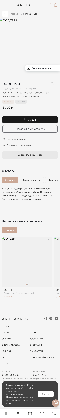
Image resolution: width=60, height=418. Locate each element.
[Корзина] (56, 5)
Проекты (34, 332)
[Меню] (4, 5)
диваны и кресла (11, 345)
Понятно (45, 394)
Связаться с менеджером (30, 128)
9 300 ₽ (32, 119)
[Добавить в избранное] (53, 84)
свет (4, 357)
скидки (34, 326)
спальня (6, 339)
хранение (6, 351)
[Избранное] (42, 413)
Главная (14, 14)
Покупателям (37, 351)
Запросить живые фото (30, 154)
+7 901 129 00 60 (10, 375)
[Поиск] (50, 5)
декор (5, 363)
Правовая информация (42, 357)
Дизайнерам (36, 339)
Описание (10, 180)
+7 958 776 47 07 (39, 375)
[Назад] (5, 14)
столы (5, 332)
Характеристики (31, 180)
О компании (36, 345)
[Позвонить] (54, 413)
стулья (5, 326)
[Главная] (6, 413)
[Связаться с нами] (55, 403)
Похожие (9, 230)
